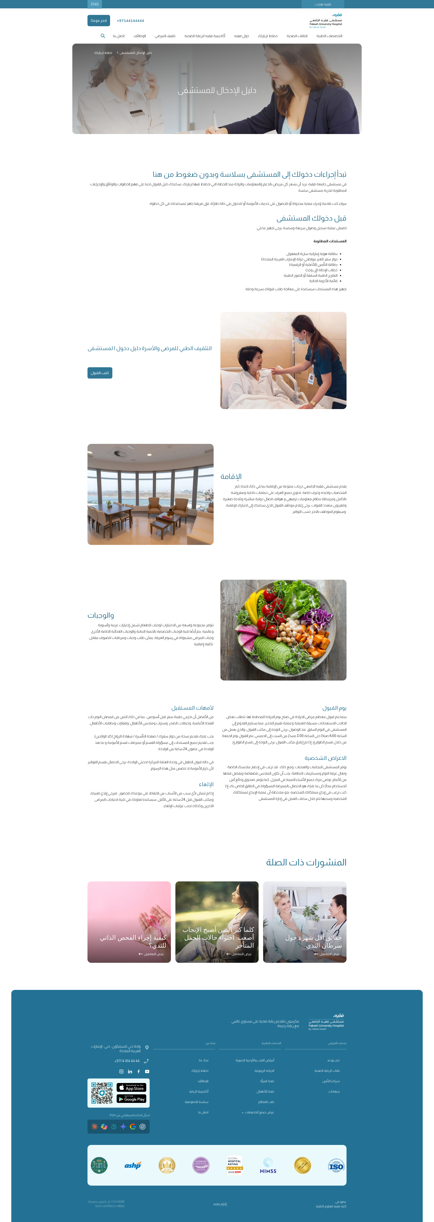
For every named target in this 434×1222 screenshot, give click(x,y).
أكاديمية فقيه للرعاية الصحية (204, 36)
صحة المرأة (267, 1081)
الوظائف (140, 36)
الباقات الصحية (297, 36)
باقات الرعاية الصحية (327, 1070)
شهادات (334, 1091)
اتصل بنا (119, 36)
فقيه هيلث (323, 4)
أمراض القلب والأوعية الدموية (255, 1060)
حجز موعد (333, 1060)
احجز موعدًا (99, 20)
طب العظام (266, 1102)
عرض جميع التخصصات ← (257, 1112)
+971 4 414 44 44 (126, 1061)
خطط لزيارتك (199, 1070)
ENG (95, 4)
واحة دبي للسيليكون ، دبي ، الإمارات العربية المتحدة (116, 1048)
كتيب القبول (100, 373)
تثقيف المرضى (165, 36)
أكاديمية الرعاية (198, 1091)
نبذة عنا (203, 1060)
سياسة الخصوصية (196, 1102)
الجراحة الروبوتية (264, 1070)
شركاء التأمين (331, 1081)
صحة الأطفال (265, 1091)
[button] (329, 36)
